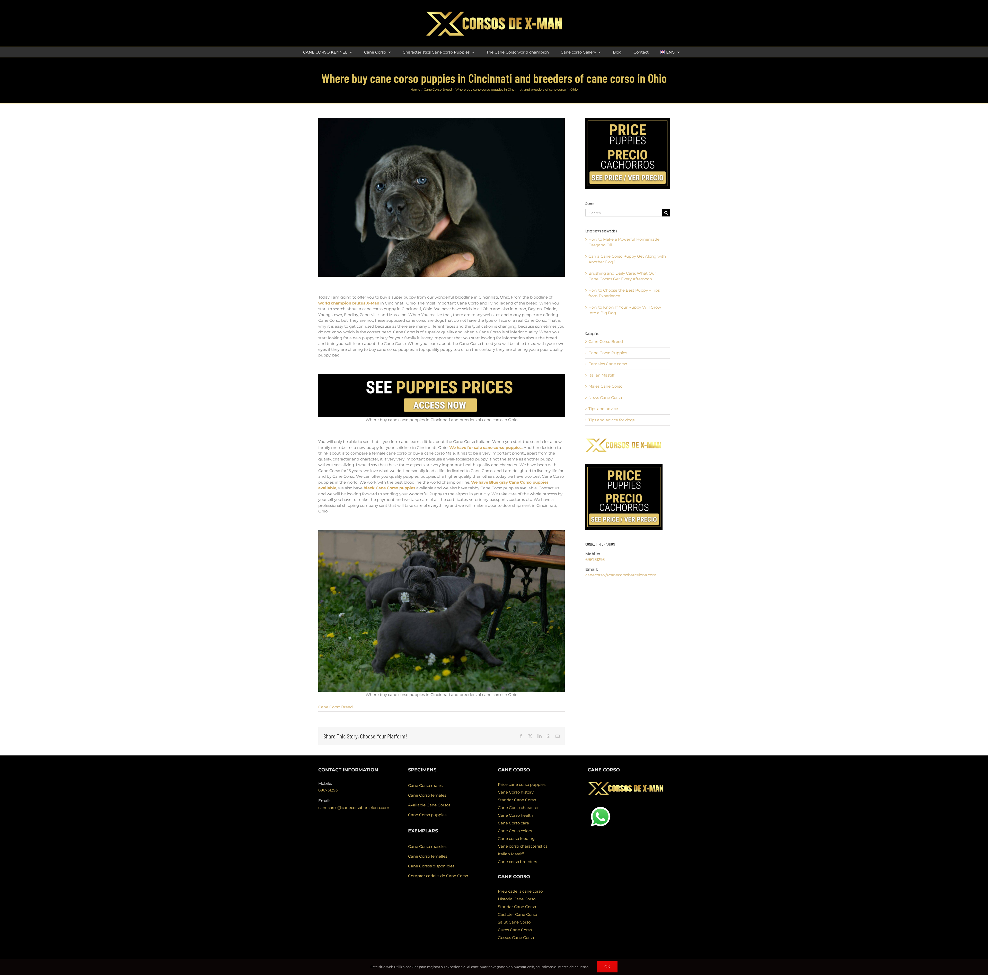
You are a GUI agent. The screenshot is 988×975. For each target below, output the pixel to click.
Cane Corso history (516, 792)
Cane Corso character (518, 807)
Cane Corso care (513, 823)
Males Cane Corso (605, 386)
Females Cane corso (607, 363)
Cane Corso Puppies (607, 352)
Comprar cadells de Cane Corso (438, 875)
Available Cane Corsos (429, 805)
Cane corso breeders (517, 861)
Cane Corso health (515, 815)
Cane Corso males (425, 785)
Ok (607, 966)
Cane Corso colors (515, 830)
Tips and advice (603, 408)
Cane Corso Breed (335, 706)
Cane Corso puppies (427, 814)
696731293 (595, 559)
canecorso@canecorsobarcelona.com (620, 574)
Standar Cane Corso (517, 799)
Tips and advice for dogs (611, 419)
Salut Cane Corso (514, 922)
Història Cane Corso (516, 898)
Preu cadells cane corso (520, 891)
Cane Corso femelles (427, 856)
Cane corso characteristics (522, 846)
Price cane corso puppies (521, 784)
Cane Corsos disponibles (431, 866)
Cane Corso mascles (427, 846)
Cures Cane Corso (515, 929)
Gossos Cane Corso (516, 937)
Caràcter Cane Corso (517, 914)
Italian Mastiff (601, 375)
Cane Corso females (427, 795)
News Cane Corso (605, 397)
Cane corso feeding (516, 838)
